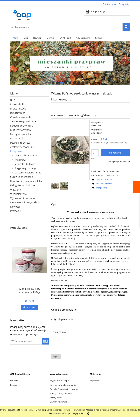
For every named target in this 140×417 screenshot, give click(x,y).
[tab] (53, 82)
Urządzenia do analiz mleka (26, 181)
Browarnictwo (18, 108)
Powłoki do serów (20, 142)
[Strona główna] (23, 14)
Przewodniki (17, 104)
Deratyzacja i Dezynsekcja (25, 202)
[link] (70, 63)
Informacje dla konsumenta (63, 384)
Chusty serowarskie (21, 117)
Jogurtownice (17, 112)
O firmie (14, 380)
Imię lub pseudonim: (63, 319)
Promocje (15, 211)
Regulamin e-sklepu (59, 380)
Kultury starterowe (21, 129)
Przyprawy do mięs (25, 168)
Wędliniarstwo (18, 193)
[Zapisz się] (45, 341)
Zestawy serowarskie (22, 147)
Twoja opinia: (58, 332)
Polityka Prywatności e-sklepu (64, 389)
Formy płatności (57, 397)
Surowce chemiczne (21, 176)
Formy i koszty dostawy (61, 393)
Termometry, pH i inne (23, 121)
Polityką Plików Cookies (74, 409)
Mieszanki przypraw (26, 155)
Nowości (15, 206)
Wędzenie (16, 189)
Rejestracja (95, 380)
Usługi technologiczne (22, 185)
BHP (12, 100)
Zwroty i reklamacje (59, 401)
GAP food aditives (111, 171)
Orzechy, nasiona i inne (28, 172)
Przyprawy (16, 151)
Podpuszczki (17, 138)
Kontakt (13, 384)
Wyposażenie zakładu (22, 198)
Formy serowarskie (21, 134)
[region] (70, 63)
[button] (101, 179)
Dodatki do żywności (21, 125)
